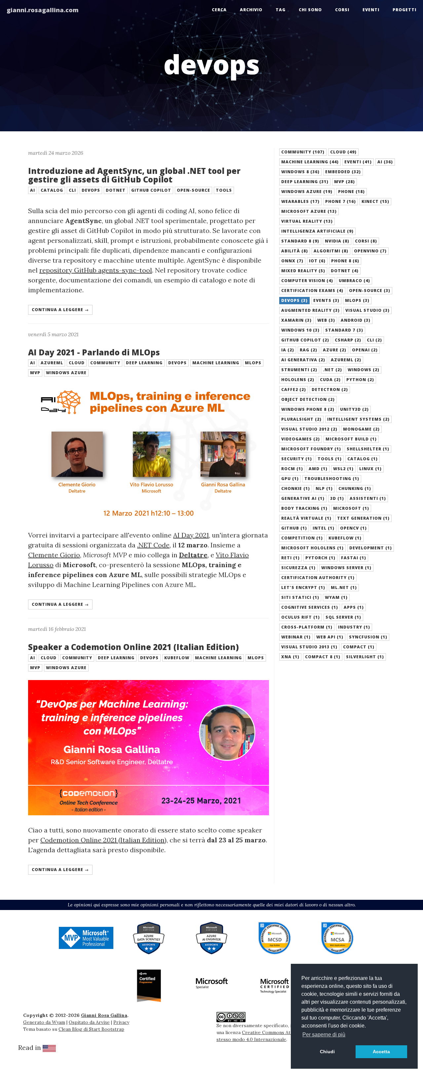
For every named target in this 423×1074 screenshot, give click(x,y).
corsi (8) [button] (366, 241)
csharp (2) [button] (348, 340)
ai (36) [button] (385, 162)
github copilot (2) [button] (305, 340)
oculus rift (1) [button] (300, 617)
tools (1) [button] (330, 459)
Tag (281, 10)
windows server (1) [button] (346, 567)
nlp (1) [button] (324, 488)
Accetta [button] (381, 1051)
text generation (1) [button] (363, 518)
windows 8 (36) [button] (300, 172)
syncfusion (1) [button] (368, 637)
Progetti (404, 10)
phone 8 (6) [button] (345, 261)
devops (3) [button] (294, 300)
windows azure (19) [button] (306, 191)
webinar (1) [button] (296, 637)
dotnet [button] (116, 190)
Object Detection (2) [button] (308, 399)
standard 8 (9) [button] (300, 241)
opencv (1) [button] (353, 528)
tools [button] (224, 190)
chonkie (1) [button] (295, 488)
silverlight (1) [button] (365, 657)
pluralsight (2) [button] (301, 419)
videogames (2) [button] (300, 439)
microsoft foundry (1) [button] (311, 449)
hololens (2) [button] (297, 379)
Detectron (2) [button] (330, 389)
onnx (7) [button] (292, 261)
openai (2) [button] (365, 350)
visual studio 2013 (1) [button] (309, 647)
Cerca (219, 10)
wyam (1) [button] (336, 597)
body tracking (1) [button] (304, 508)
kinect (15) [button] (375, 201)
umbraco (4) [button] (354, 280)
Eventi (371, 10)
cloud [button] (77, 363)
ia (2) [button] (287, 350)
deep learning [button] (144, 363)
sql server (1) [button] (343, 617)
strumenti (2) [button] (299, 370)
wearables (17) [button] (300, 201)
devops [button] (91, 190)
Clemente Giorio (54, 555)
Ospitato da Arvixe (89, 1022)
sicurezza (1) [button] (298, 567)
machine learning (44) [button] (310, 162)
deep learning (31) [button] (304, 181)
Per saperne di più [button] (323, 1034)
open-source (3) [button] (369, 290)
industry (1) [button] (354, 627)
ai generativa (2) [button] (303, 360)
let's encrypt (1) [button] (303, 587)
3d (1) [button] (337, 498)
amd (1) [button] (318, 469)
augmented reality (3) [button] (310, 310)
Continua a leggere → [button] (60, 309)
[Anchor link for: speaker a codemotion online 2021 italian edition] (24, 647)
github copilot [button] (151, 190)
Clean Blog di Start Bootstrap (91, 1029)
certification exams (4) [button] (312, 290)
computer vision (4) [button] (307, 280)
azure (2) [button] (334, 350)
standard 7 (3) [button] (344, 330)
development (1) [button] (370, 548)
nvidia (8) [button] (337, 241)
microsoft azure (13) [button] (309, 211)
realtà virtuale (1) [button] (306, 518)
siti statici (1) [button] (300, 597)
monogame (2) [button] (361, 429)
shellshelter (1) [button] (368, 449)
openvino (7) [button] (370, 251)
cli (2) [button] (374, 340)
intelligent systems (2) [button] (358, 419)
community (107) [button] (303, 152)
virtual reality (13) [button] (307, 221)
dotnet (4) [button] (345, 271)
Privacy (121, 1022)
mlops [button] (253, 363)
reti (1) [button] (290, 558)
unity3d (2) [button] (354, 409)
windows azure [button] (66, 372)
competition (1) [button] (302, 538)
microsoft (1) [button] (351, 508)
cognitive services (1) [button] (309, 607)
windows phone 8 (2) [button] (307, 409)
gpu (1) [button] (290, 478)
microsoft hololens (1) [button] (312, 548)
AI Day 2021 (191, 535)
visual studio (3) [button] (367, 310)
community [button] (105, 363)
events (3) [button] (326, 300)
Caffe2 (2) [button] (293, 389)
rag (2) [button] (308, 350)
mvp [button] (35, 372)
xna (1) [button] (290, 657)
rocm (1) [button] (292, 469)
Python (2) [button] (360, 379)
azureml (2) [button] (346, 360)
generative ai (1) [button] (303, 498)
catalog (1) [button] (362, 459)
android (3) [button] (355, 320)
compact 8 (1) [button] (322, 657)
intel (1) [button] (323, 528)
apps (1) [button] (354, 607)
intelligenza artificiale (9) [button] (317, 231)
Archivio (251, 10)
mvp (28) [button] (344, 181)
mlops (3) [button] (357, 300)
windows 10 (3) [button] (300, 330)
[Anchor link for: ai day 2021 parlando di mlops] (24, 352)
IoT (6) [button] (317, 261)
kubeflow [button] (176, 658)
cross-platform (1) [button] (306, 627)
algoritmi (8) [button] (331, 251)
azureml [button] (52, 363)
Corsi (342, 10)
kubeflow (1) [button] (345, 538)
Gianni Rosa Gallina (104, 1015)
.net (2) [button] (332, 370)
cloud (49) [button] (343, 152)
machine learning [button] (215, 363)
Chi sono (310, 10)
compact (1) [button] (358, 647)
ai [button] (32, 190)
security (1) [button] (296, 459)
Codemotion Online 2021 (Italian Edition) (103, 840)
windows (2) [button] (363, 370)
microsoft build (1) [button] (351, 439)
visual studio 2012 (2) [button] (309, 429)
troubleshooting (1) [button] (331, 478)
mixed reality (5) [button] (303, 271)
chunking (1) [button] (354, 488)
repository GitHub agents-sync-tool (95, 270)
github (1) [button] (294, 528)
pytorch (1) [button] (320, 558)
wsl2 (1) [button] (343, 469)
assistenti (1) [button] (368, 498)
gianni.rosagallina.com (43, 10)
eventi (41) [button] (358, 162)
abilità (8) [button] (294, 251)
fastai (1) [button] (353, 558)
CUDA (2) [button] (330, 379)
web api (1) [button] (329, 637)
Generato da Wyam (44, 1022)
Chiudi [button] (327, 1051)
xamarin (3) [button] (296, 320)
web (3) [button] (326, 320)
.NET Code (153, 545)
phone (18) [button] (351, 191)
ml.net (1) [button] (344, 587)
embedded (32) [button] (343, 172)
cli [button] (72, 190)
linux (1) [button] (370, 469)
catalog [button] (52, 190)
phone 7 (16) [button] (340, 201)
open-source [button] (193, 190)
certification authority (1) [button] (318, 577)
